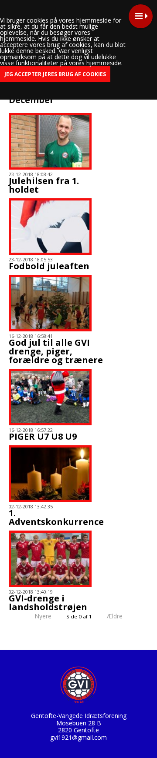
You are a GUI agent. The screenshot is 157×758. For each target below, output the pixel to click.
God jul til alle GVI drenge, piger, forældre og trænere (56, 351)
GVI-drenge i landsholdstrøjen (48, 602)
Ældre (115, 616)
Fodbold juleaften (49, 266)
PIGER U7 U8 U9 (43, 436)
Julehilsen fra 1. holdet (44, 185)
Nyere (43, 616)
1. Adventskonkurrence (56, 517)
